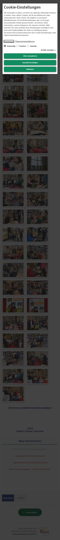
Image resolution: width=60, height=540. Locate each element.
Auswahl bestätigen (30, 63)
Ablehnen (30, 69)
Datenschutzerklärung (25, 41)
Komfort (22, 46)
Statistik (33, 46)
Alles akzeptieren (30, 56)
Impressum (9, 41)
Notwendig (11, 46)
